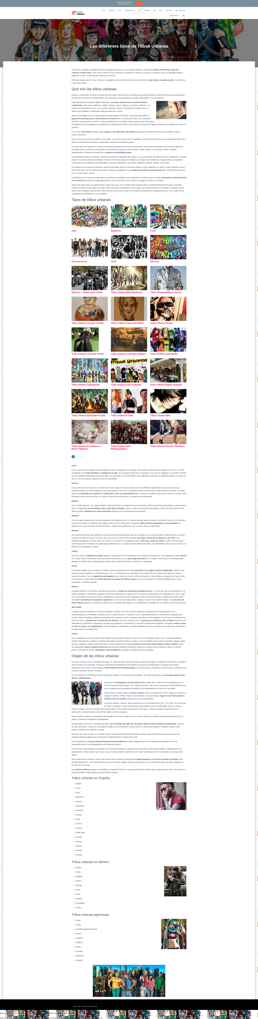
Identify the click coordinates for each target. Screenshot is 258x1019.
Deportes (112, 10)
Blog (161, 10)
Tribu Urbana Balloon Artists (166, 292)
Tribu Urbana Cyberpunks (86, 384)
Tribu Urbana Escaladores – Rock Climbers (87, 447)
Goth (139, 10)
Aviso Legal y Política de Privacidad (85, 1006)
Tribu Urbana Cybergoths (164, 354)
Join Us (139, 3)
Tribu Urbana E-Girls (122, 415)
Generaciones (129, 10)
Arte (104, 10)
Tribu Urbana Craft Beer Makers (128, 354)
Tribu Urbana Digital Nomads (166, 384)
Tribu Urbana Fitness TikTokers (167, 446)
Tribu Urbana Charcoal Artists (127, 323)
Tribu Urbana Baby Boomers (126, 292)
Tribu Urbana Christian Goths (88, 354)
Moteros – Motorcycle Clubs (87, 292)
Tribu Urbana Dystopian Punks (88, 415)
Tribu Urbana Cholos (161, 323)
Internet (147, 10)
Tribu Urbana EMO (160, 415)
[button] (255, 3)
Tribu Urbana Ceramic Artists (88, 323)
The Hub (168, 10)
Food (120, 10)
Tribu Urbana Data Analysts (126, 384)
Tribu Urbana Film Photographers (120, 447)
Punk (154, 10)
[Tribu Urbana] (78, 13)
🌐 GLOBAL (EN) (180, 10)
